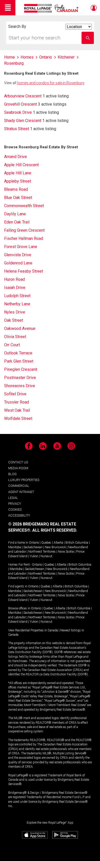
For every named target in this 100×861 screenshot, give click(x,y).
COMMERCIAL (18, 486)
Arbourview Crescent (23, 96)
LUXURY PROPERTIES (23, 480)
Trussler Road (16, 402)
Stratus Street (16, 128)
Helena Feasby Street (23, 271)
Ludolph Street (17, 295)
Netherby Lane (17, 303)
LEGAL (13, 498)
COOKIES (15, 509)
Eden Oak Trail (16, 222)
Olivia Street (15, 336)
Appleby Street (17, 181)
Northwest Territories (42, 551)
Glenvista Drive (17, 254)
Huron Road (14, 279)
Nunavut (46, 556)
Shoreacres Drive (19, 385)
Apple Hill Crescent (21, 164)
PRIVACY (14, 504)
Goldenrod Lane (18, 263)
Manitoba (14, 547)
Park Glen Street (18, 361)
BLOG (12, 474)
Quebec (46, 542)
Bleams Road (16, 189)
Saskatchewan (33, 547)
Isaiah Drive (14, 287)
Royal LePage (52, 8)
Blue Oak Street (18, 197)
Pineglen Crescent (20, 369)
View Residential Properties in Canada (33, 630)
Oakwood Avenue (19, 328)
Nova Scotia (66, 551)
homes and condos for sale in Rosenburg (50, 83)
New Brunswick (55, 547)
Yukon (34, 556)
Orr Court (12, 344)
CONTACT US (18, 462)
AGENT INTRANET (21, 492)
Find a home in (18, 542)
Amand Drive (15, 156)
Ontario (34, 542)
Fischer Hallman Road (23, 238)
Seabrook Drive (18, 112)
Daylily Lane (15, 213)
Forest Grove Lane (20, 246)
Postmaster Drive (20, 377)
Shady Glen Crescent (22, 120)
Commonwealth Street (24, 205)
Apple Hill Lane (17, 173)
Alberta (58, 542)
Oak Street (13, 320)
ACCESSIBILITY (19, 515)
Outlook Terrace (18, 353)
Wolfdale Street (18, 418)
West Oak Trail (17, 410)
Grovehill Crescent (20, 104)
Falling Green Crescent (24, 230)
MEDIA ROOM (18, 468)
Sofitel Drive (15, 394)
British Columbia (76, 542)
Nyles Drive (14, 312)
